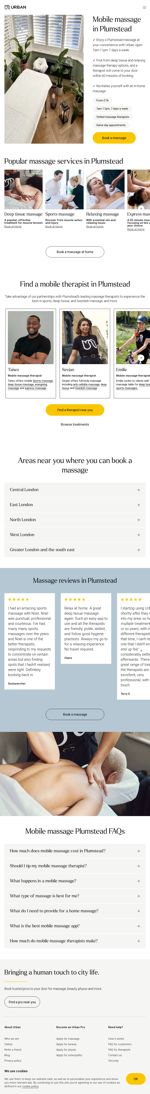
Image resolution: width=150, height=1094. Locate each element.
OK (136, 1079)
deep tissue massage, (21, 384)
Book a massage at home (75, 252)
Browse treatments (75, 424)
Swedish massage (86, 388)
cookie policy (30, 1086)
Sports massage (43, 380)
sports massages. (127, 388)
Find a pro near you (22, 1002)
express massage (35, 388)
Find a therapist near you (75, 410)
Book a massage (114, 138)
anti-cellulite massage (86, 384)
